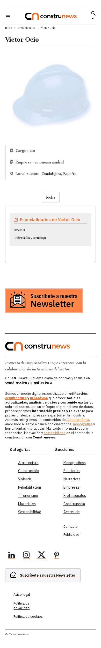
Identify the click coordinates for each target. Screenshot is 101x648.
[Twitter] (41, 555)
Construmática (78, 420)
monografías (82, 424)
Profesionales (26, 27)
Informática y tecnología (31, 238)
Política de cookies (28, 616)
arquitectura (16, 398)
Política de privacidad (21, 605)
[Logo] (51, 16)
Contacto (70, 526)
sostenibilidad (55, 433)
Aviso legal (21, 594)
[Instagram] (26, 555)
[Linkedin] (11, 555)
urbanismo (39, 398)
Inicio (8, 27)
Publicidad (71, 534)
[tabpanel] (50, 228)
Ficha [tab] (50, 197)
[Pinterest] (56, 555)
